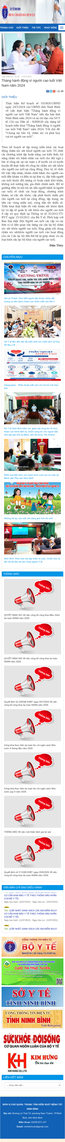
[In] (58, 91)
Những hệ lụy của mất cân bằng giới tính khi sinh (28, 518)
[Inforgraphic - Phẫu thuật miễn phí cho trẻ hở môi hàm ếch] (32, 364)
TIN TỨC (36, 27)
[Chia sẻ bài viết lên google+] (54, 91)
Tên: (30, 908)
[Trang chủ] (32, 11)
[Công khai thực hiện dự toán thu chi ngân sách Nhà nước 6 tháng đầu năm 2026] (32, 725)
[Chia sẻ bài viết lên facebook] (47, 91)
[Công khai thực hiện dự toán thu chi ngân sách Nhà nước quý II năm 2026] (32, 768)
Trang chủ (6, 27)
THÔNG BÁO (11, 573)
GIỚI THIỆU (22, 27)
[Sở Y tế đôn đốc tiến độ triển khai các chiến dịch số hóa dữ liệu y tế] (32, 321)
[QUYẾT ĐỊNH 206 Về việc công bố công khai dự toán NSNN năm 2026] (32, 638)
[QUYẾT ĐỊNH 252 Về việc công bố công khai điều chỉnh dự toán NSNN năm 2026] (32, 594)
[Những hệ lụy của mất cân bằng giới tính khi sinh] (32, 498)
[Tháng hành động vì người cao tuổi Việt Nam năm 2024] (32, 53)
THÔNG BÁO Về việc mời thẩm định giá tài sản (27, 832)
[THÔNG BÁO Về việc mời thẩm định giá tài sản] (32, 811)
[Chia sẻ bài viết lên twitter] (51, 91)
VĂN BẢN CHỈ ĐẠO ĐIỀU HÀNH (22, 887)
